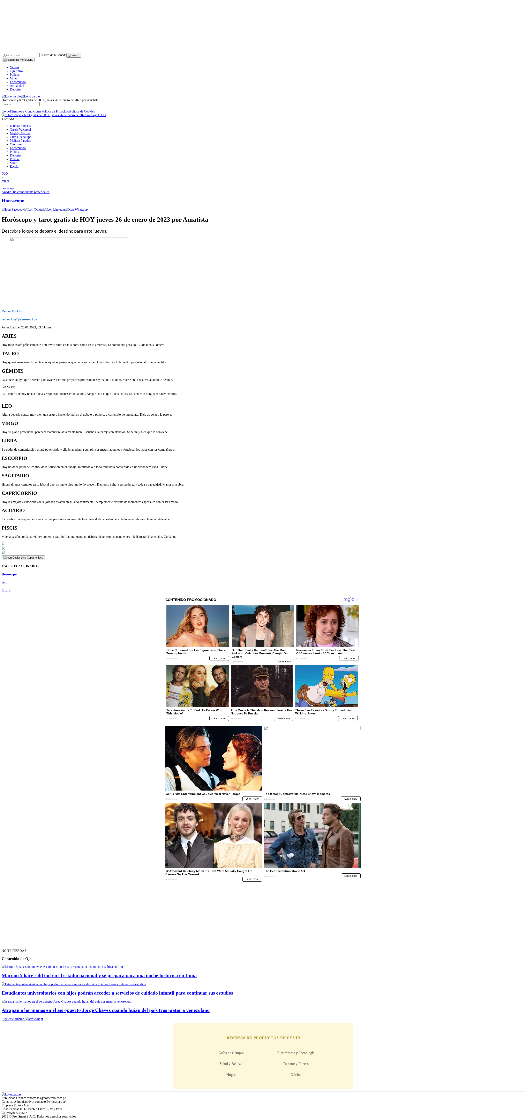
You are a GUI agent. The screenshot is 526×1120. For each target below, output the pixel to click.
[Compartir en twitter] (33, 209)
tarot (5, 582)
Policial (15, 74)
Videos (14, 67)
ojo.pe (6, 111)
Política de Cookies (82, 111)
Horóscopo (9, 574)
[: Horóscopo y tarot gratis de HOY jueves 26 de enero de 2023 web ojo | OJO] (54, 115)
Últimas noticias (20, 126)
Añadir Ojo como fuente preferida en (26, 192)
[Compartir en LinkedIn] (54, 209)
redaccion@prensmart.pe (19, 319)
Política (15, 151)
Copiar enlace (35, 557)
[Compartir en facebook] (13, 209)
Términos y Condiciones (26, 111)
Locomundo (18, 82)
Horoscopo (13, 200)
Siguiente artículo (13, 1019)
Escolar (15, 166)
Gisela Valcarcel (20, 129)
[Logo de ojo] (11, 96)
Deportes (16, 89)
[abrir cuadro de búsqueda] (73, 55)
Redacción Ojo (12, 311)
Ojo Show (16, 71)
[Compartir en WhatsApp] (76, 209)
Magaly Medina (20, 133)
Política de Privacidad (56, 111)
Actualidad (17, 85)
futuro (6, 590)
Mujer (14, 78)
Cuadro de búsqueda (53, 55)
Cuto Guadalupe (20, 137)
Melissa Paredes (20, 140)
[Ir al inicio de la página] (11, 943)
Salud (13, 163)
